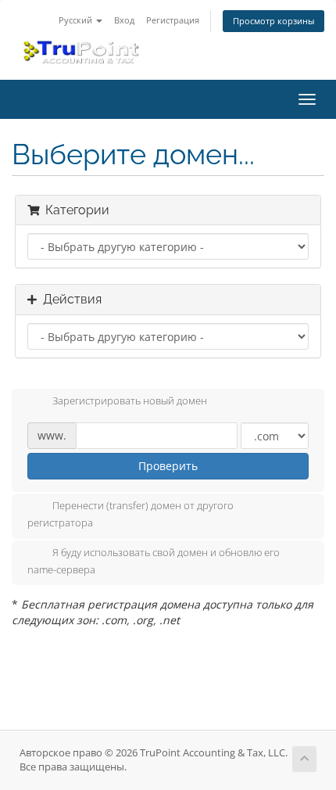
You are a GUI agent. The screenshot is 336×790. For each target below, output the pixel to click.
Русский (77, 20)
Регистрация (172, 20)
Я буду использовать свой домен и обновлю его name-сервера (153, 560)
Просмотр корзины (273, 21)
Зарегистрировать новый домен (129, 401)
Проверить (168, 465)
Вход (124, 20)
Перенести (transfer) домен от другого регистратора (130, 514)
